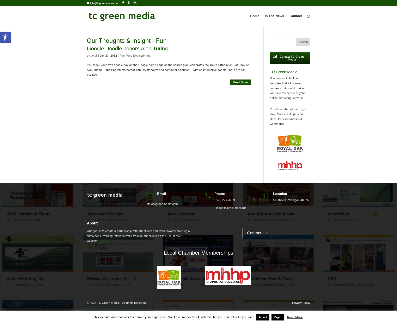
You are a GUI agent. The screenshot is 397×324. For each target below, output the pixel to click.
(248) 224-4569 (224, 200)
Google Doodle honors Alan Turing (127, 48)
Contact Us (257, 233)
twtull (94, 55)
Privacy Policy (301, 302)
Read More (240, 82)
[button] (5, 37)
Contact (295, 16)
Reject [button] (278, 317)
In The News (274, 16)
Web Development (138, 55)
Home (254, 16)
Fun (122, 55)
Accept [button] (262, 317)
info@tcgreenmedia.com (162, 203)
